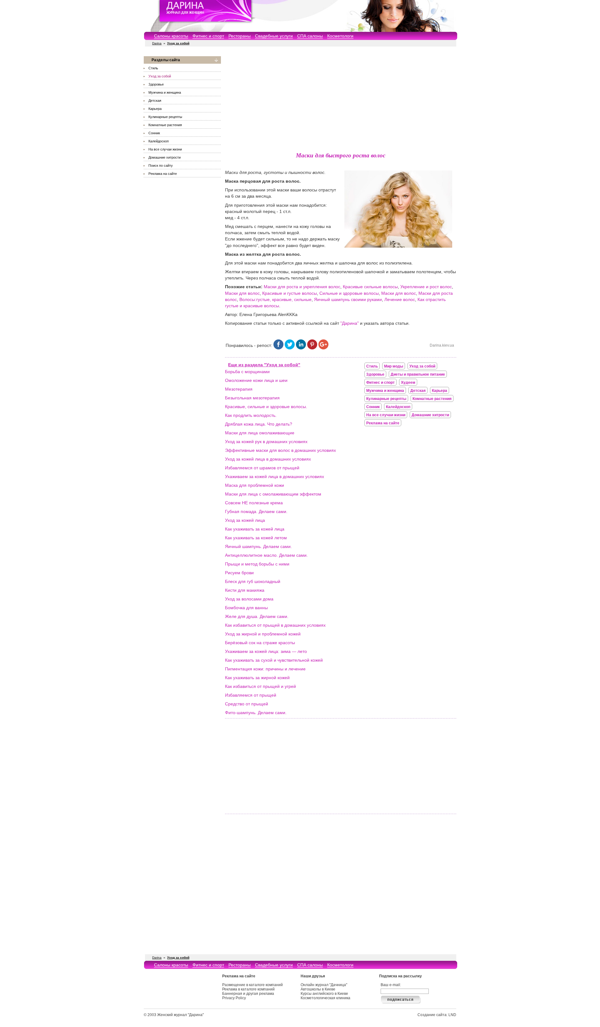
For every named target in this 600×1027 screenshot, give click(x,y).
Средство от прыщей (246, 703)
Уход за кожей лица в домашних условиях (268, 459)
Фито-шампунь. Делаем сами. (256, 712)
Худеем (408, 382)
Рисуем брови (239, 572)
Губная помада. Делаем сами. (256, 511)
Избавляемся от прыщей (250, 695)
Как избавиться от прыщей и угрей (260, 686)
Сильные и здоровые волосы (349, 293)
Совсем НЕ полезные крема (254, 502)
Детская (154, 100)
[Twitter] (290, 347)
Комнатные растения (165, 125)
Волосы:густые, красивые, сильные (275, 299)
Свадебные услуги (274, 35)
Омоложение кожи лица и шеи (256, 380)
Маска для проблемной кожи (254, 485)
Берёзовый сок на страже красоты (260, 642)
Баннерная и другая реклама (248, 993)
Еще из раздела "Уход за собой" (264, 364)
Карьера (155, 109)
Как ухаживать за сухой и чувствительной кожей (274, 660)
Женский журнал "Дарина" (180, 1015)
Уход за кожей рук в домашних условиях (266, 441)
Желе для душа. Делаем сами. (256, 616)
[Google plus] (323, 347)
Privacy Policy (234, 998)
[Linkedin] (301, 347)
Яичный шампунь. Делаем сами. (258, 546)
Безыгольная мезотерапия (252, 397)
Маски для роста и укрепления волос (302, 286)
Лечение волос (399, 299)
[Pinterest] (312, 347)
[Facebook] (278, 347)
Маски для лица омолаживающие (259, 432)
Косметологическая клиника (325, 998)
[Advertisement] (340, 100)
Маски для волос (242, 293)
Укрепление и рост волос (426, 286)
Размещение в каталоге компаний (252, 985)
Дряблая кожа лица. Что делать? (258, 424)
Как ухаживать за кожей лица (254, 528)
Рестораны (239, 35)
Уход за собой (159, 76)
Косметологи (340, 35)
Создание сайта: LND (437, 1015)
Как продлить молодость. (251, 415)
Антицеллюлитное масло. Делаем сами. (266, 555)
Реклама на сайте (162, 173)
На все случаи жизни (165, 149)
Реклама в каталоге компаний (248, 989)
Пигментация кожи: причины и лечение (265, 668)
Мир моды (393, 366)
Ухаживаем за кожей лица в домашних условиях (274, 476)
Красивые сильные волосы (370, 286)
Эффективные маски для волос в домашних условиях (280, 450)
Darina (157, 43)
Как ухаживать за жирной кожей (257, 677)
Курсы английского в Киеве (324, 993)
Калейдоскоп (158, 141)
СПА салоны (310, 35)
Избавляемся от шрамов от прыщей (262, 467)
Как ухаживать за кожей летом (256, 537)
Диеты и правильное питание (418, 374)
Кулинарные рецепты (165, 117)
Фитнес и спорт (208, 35)
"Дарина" (349, 323)
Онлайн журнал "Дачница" (324, 985)
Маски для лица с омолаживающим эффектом (273, 493)
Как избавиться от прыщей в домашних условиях (275, 625)
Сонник (154, 133)
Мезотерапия (238, 389)
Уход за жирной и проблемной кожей (263, 633)
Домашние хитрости (164, 157)
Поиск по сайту (160, 165)
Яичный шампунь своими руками (348, 299)
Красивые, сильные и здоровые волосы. (266, 406)
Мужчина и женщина (164, 92)
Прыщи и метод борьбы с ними (257, 563)
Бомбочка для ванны (246, 607)
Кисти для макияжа (244, 590)
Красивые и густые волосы (289, 293)
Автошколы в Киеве (318, 989)
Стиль (153, 68)
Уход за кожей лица (245, 520)
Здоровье (156, 84)
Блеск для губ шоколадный (252, 581)
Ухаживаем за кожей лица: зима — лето (266, 651)
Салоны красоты (171, 35)
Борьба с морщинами (247, 371)
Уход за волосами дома (249, 598)
